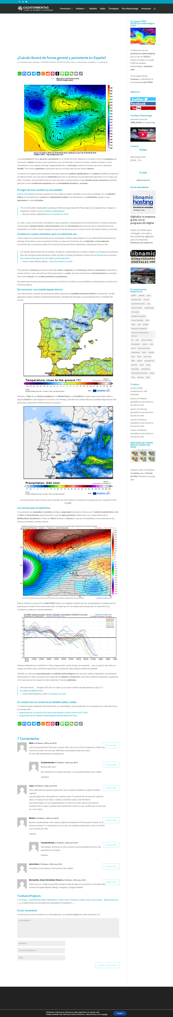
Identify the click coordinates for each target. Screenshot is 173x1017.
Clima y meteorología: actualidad (83, 62)
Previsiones (65, 9)
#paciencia (40, 258)
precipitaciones (149, 361)
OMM (133, 361)
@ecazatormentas (27, 258)
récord (142, 365)
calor (148, 304)
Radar (102, 9)
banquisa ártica (136, 299)
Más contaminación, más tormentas (138, 391)
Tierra (133, 377)
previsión (134, 365)
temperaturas (145, 369)
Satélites (93, 9)
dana (139, 324)
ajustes (104, 1014)
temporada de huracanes (139, 373)
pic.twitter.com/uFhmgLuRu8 (57, 258)
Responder (111, 745)
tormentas (140, 377)
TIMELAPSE (135, 123)
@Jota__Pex (135, 160)
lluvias (133, 348)
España (145, 324)
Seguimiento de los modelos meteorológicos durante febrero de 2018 (48, 716)
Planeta (139, 361)
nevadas (151, 352)
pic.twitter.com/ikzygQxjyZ (53, 211)
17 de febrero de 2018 (59, 214)
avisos (149, 295)
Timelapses (113, 9)
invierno (144, 344)
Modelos (80, 9)
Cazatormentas (26, 62)
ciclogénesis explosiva (138, 316)
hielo (137, 340)
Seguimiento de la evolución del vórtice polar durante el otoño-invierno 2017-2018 (53, 713)
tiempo (152, 373)
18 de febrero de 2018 (63, 262)
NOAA (139, 356)
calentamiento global (138, 304)
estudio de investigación (139, 328)
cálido (133, 324)
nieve (133, 356)
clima (147, 320)
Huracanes (146, 9)
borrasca (146, 299)
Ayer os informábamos (26, 194)
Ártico (148, 377)
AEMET (133, 295)
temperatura (135, 369)
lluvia (151, 344)
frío (132, 340)
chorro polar (135, 312)
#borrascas (101, 255)
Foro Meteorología (130, 9)
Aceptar (120, 1013)
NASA (144, 352)
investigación (135, 344)
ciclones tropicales (137, 320)
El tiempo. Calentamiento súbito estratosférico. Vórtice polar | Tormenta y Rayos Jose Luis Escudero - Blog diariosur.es (68, 900)
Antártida (141, 295)
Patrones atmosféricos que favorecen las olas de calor (141, 402)
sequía (148, 365)
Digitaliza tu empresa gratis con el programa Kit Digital (142, 220)
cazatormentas (149, 308)
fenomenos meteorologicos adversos (140, 334)
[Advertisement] (68, 37)
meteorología (135, 352)
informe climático (146, 340)
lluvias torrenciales (144, 348)
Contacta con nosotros (141, 243)
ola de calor (147, 356)
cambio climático (136, 308)
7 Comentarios (102, 62)
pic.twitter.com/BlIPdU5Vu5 (31, 691)
